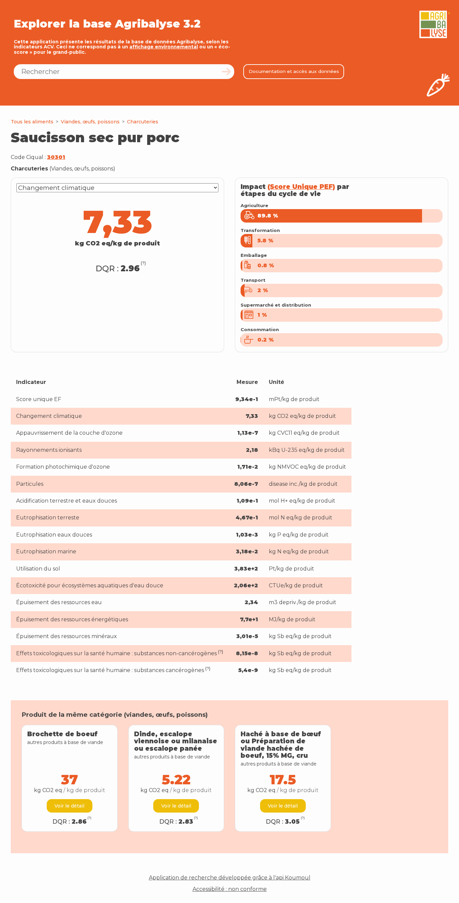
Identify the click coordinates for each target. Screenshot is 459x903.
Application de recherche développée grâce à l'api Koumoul (229, 878)
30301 (56, 157)
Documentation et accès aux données (294, 71)
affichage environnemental (163, 46)
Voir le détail (69, 806)
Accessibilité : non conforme (230, 889)
